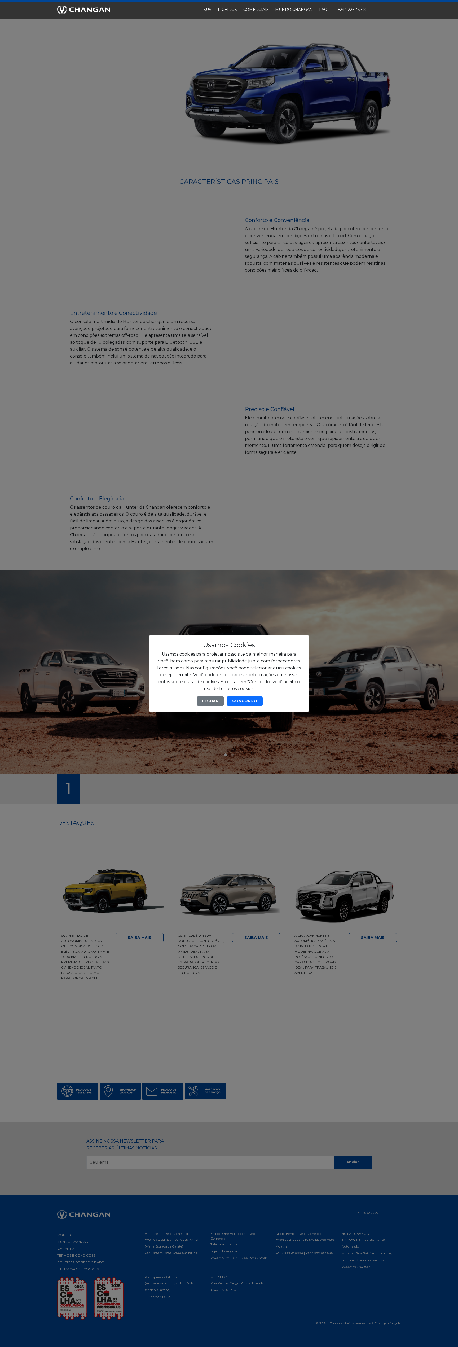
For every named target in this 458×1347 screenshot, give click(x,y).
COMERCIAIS (256, 9)
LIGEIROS (227, 9)
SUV (208, 9)
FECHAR (210, 701)
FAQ (323, 9)
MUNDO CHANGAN (294, 9)
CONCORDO (244, 701)
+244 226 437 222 (353, 9)
